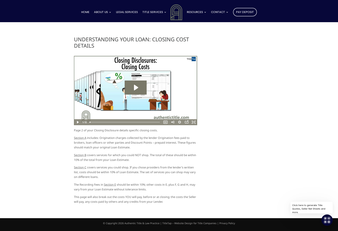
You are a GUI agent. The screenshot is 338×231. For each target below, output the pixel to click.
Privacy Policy (227, 223)
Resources (195, 12)
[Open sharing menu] (186, 122)
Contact (218, 12)
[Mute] (172, 122)
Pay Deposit (245, 12)
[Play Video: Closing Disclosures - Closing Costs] (136, 88)
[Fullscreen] (193, 122)
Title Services (152, 12)
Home (85, 12)
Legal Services (127, 12)
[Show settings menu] (179, 122)
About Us (101, 12)
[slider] (125, 122)
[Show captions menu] (165, 122)
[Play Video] (77, 122)
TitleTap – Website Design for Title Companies (189, 223)
